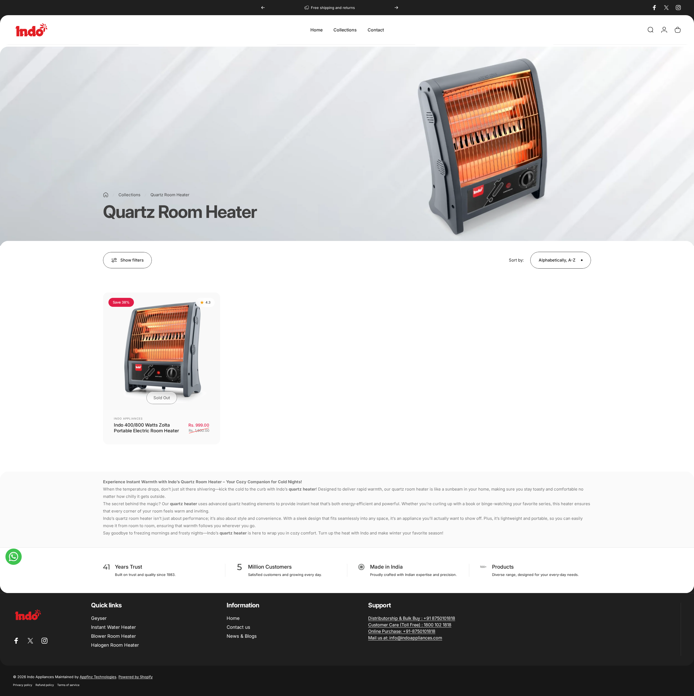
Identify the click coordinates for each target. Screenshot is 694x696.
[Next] (396, 7)
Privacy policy (22, 685)
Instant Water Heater (113, 627)
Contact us (238, 627)
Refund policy (45, 685)
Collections (129, 194)
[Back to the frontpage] (105, 195)
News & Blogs (242, 636)
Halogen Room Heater (115, 645)
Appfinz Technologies (98, 677)
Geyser (99, 618)
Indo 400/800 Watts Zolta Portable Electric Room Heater (146, 427)
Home (233, 618)
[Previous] (263, 7)
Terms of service (68, 685)
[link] (411, 618)
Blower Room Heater (113, 636)
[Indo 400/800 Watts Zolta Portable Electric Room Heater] (161, 351)
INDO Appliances (128, 418)
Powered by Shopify (135, 677)
